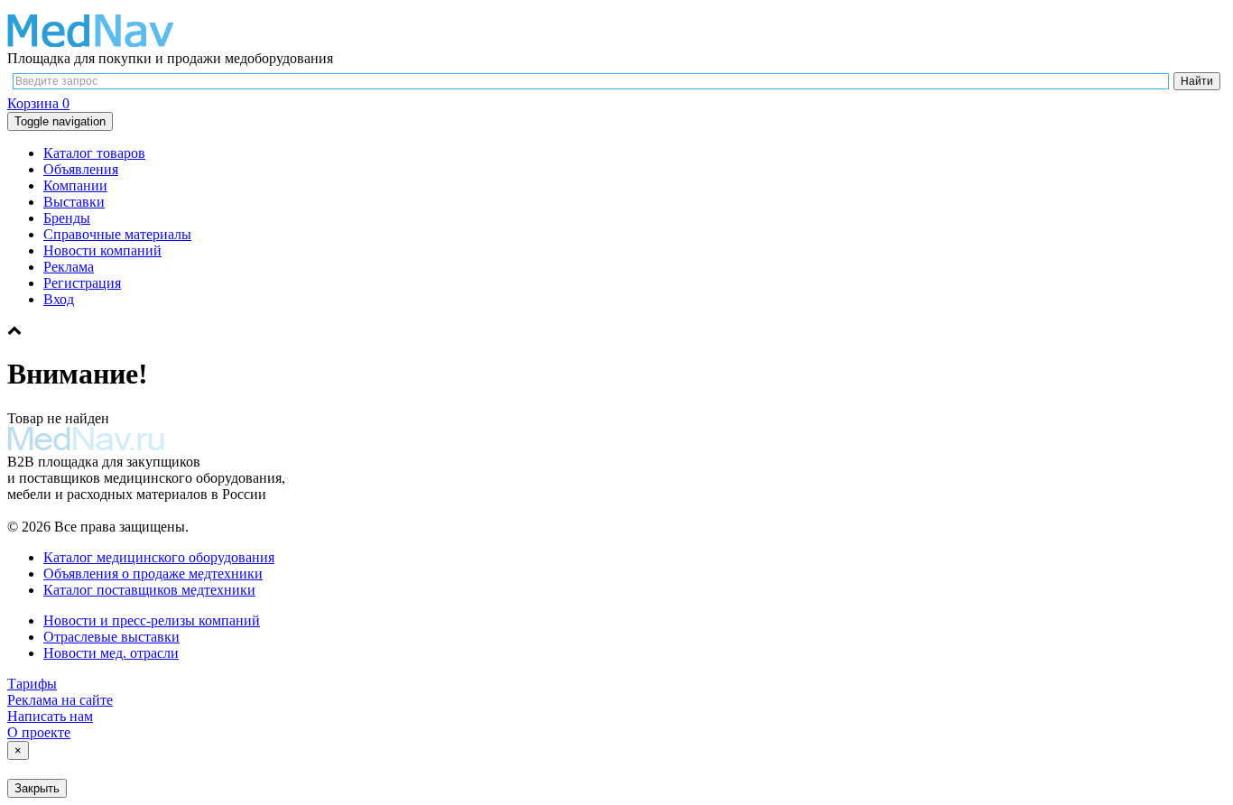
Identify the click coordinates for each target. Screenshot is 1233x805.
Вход (58, 299)
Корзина (38, 103)
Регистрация (82, 283)
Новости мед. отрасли (111, 653)
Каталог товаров (94, 153)
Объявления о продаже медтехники (153, 573)
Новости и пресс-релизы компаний (151, 620)
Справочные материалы (117, 234)
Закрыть (37, 788)
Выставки (74, 201)
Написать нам (50, 716)
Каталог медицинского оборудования (158, 557)
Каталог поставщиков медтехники (149, 589)
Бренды (66, 218)
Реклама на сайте (60, 700)
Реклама (68, 266)
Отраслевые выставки (111, 636)
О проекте (38, 732)
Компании (75, 185)
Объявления (80, 169)
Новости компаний (102, 250)
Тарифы (32, 683)
